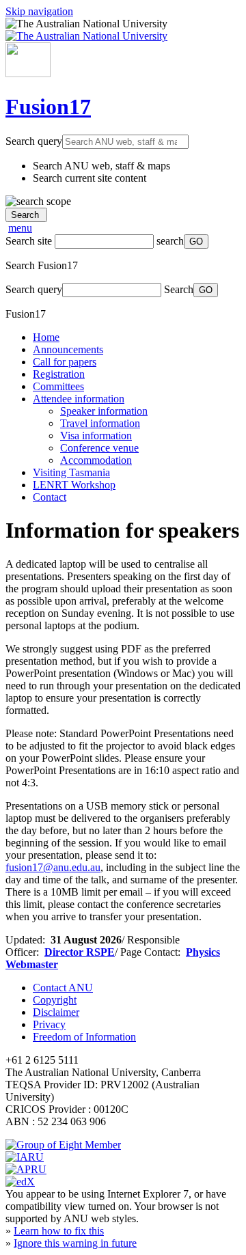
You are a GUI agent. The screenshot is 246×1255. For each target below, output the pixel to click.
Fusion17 (48, 106)
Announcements (68, 349)
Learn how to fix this (59, 1231)
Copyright (55, 1000)
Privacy (49, 1024)
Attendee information (78, 398)
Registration (59, 374)
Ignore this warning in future (75, 1243)
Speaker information (104, 411)
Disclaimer (56, 1012)
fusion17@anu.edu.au (52, 867)
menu (20, 228)
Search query (33, 141)
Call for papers (64, 362)
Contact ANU (63, 987)
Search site (28, 241)
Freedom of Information (84, 1037)
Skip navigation (39, 11)
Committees (58, 386)
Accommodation (96, 460)
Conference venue (99, 448)
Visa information (96, 435)
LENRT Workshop (74, 485)
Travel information (100, 423)
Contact (49, 497)
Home (46, 337)
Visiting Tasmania (71, 472)
